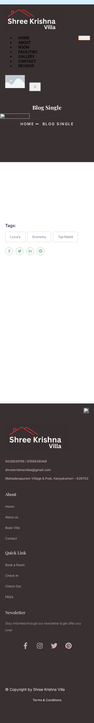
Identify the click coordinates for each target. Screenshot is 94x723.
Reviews (26, 66)
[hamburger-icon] (84, 38)
